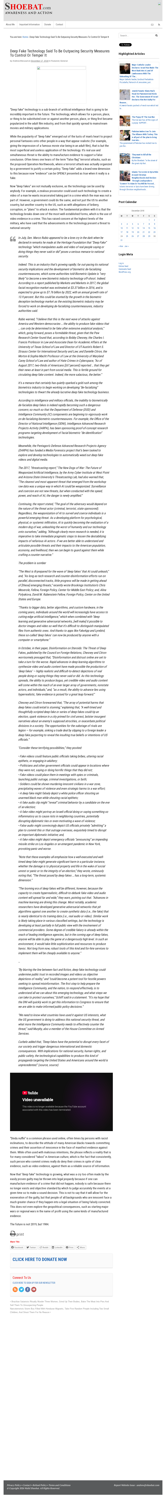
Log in (121, 263)
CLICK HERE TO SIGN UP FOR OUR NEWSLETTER (34, 1283)
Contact (59, 24)
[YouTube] (34, 1289)
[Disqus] (61, 1354)
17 (122, 232)
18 (127, 232)
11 (127, 228)
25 (127, 236)
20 (138, 232)
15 (149, 228)
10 (122, 228)
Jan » (126, 246)
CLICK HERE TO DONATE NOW (40, 1259)
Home (25, 37)
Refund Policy (40, 1485)
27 (138, 236)
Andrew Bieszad (20, 61)
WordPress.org (125, 272)
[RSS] (15, 1289)
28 (144, 236)
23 (154, 232)
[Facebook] (28, 1289)
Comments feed (125, 269)
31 (122, 240)
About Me (10, 24)
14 (144, 228)
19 (133, 232)
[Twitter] (21, 1289)
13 (138, 228)
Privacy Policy (14, 1485)
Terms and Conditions (59, 1485)
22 (149, 232)
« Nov (121, 246)
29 (149, 236)
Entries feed (123, 266)
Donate (47, 24)
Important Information (29, 24)
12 (133, 228)
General (64, 61)
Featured (55, 61)
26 (133, 236)
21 (144, 232)
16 (154, 228)
